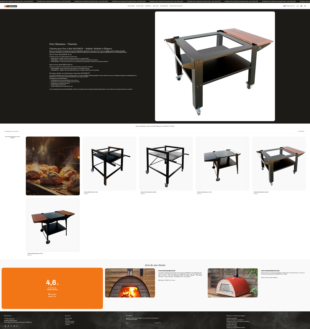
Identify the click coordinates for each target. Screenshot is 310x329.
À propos (67, 319)
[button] (131, 6)
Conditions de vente (232, 324)
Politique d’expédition (232, 318)
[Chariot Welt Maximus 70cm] (109, 164)
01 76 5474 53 (10, 318)
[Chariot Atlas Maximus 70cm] (222, 164)
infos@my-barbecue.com (10, 320)
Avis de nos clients (69, 321)
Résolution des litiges (232, 326)
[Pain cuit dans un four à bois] (53, 166)
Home (137, 126)
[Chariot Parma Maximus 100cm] (166, 164)
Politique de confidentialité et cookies (236, 327)
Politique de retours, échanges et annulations (238, 321)
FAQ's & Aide (68, 318)
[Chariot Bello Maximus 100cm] (279, 164)
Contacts (67, 324)
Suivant (306, 288)
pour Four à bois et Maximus (154, 126)
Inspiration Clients (69, 323)
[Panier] (305, 6)
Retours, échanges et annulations (235, 319)
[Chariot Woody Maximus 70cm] (53, 225)
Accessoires (143, 126)
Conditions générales (232, 323)
